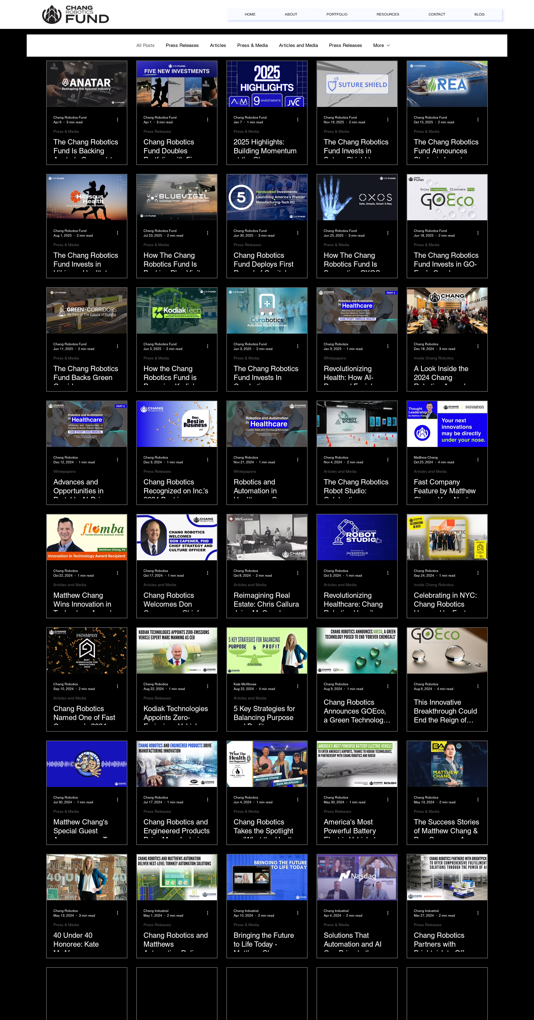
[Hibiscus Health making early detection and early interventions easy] (87, 197)
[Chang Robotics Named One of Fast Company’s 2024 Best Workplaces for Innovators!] (87, 651)
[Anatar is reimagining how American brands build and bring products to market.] (87, 84)
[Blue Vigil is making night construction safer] (177, 197)
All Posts (145, 45)
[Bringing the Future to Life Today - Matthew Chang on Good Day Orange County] (267, 877)
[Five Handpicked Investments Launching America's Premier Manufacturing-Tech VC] (267, 197)
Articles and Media (298, 45)
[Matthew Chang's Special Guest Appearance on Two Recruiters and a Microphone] (87, 764)
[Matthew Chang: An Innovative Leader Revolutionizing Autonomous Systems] (357, 991)
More (378, 45)
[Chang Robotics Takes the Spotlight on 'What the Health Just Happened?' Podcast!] (267, 764)
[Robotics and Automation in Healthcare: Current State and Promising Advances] (267, 424)
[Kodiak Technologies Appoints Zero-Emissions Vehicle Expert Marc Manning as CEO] (177, 651)
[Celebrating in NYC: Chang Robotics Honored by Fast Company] (447, 537)
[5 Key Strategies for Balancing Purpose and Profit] (267, 651)
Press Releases (182, 45)
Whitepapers (335, 358)
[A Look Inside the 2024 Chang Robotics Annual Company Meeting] (447, 311)
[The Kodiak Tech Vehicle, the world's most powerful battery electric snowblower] (177, 311)
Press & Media (252, 45)
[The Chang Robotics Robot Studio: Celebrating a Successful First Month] (357, 424)
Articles (218, 45)
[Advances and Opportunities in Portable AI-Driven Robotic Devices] (87, 424)
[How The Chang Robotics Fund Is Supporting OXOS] (357, 197)
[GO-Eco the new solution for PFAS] (447, 197)
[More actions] (119, 119)
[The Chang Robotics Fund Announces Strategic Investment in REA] (447, 84)
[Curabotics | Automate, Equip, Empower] (267, 311)
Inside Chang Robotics (434, 358)
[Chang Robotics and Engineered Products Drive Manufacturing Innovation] (177, 764)
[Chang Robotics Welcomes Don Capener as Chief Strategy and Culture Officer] (177, 537)
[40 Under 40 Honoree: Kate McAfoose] (87, 877)
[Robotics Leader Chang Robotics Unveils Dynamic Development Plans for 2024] (267, 991)
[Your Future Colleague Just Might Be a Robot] (447, 991)
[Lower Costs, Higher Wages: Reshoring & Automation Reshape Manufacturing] (177, 991)
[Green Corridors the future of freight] (87, 311)
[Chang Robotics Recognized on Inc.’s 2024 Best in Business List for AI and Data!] (177, 424)
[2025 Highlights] (267, 84)
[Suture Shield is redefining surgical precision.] (357, 84)
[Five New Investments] (177, 84)
